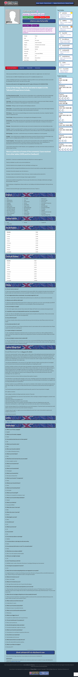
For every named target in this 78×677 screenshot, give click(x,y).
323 (27, 25)
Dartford (61, 94)
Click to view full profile (39, 21)
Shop (60, 78)
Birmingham (62, 85)
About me (22, 67)
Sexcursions (37, 67)
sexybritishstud (66, 56)
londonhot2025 (66, 45)
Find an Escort (47, 3)
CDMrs (64, 62)
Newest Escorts (69, 3)
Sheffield (61, 144)
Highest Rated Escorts (59, 3)
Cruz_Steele (65, 68)
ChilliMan (64, 20)
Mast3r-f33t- (65, 26)
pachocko (64, 13)
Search (41, 3)
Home (37, 3)
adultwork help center (15, 661)
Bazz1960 (64, 33)
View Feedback (34, 14)
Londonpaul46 (65, 50)
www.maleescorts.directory (29, 664)
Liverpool (61, 135)
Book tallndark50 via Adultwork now (30, 652)
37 (35, 25)
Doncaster (61, 106)
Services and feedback (12, 67)
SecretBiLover (65, 39)
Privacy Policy (33, 669)
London (61, 113)
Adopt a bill (29, 67)
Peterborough (62, 101)
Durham (61, 128)
